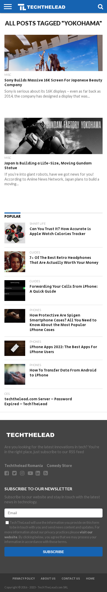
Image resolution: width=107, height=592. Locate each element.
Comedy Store (59, 465)
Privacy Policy (23, 579)
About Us (48, 579)
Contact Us (71, 579)
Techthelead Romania (23, 465)
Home (90, 579)
